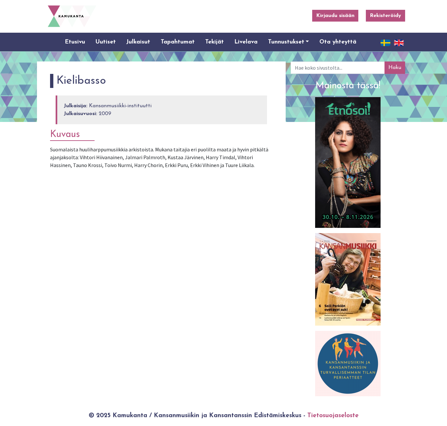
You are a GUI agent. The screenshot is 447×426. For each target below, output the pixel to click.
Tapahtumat (178, 42)
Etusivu (75, 42)
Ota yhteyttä (337, 42)
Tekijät (214, 42)
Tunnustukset (286, 42)
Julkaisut (138, 42)
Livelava (246, 42)
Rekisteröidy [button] (385, 15)
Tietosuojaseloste (333, 416)
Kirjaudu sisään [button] (335, 15)
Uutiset (106, 42)
